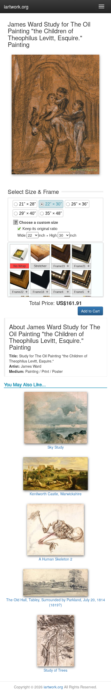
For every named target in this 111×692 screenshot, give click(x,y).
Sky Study (55, 447)
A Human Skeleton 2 (55, 559)
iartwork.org (16, 6)
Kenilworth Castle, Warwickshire (56, 493)
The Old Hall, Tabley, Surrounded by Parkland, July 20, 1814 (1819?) (55, 602)
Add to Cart (90, 311)
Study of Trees (55, 670)
